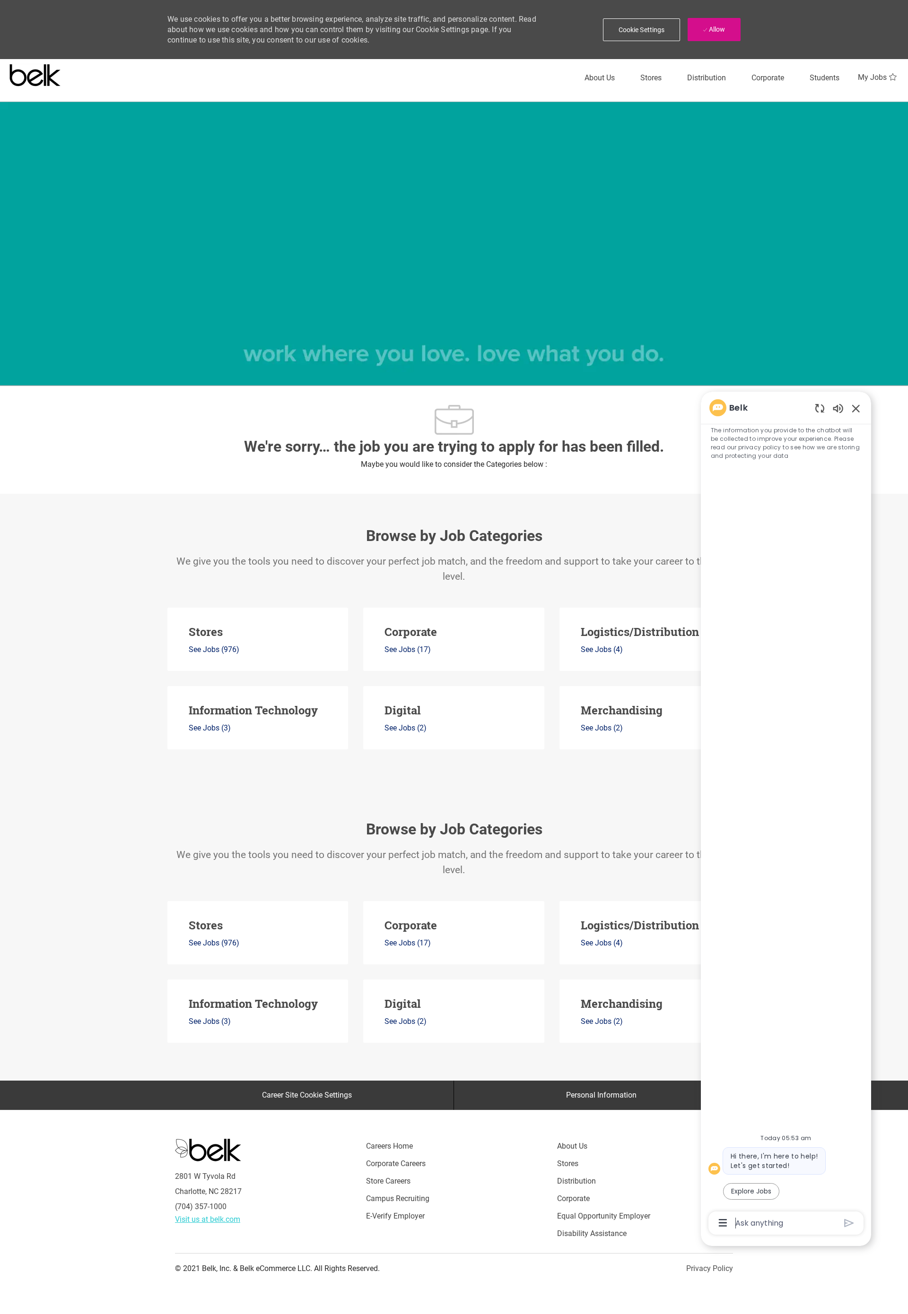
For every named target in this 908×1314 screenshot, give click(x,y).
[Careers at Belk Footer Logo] (208, 1149)
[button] (642, 29)
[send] (849, 1223)
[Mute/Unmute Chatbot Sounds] (838, 408)
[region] (786, 814)
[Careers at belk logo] (35, 73)
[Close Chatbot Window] (856, 408)
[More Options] (723, 1222)
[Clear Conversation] (820, 408)
